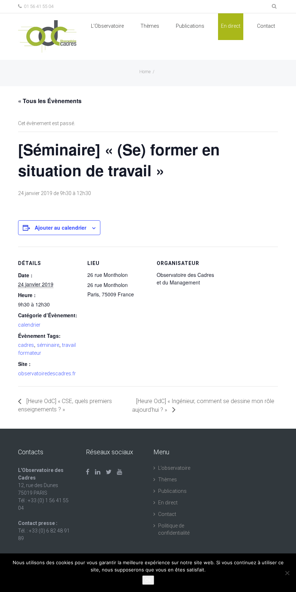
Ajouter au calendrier (60, 227)
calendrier (29, 325)
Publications (172, 491)
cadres (26, 345)
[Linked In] (97, 472)
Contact (266, 26)
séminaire (48, 345)
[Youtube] (119, 472)
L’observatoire (174, 468)
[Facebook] (88, 472)
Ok (148, 580)
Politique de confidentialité (174, 529)
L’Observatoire (107, 26)
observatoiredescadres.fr (47, 373)
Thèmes (149, 26)
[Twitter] (109, 472)
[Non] (287, 572)
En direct (230, 26)
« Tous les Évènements (50, 101)
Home (145, 71)
